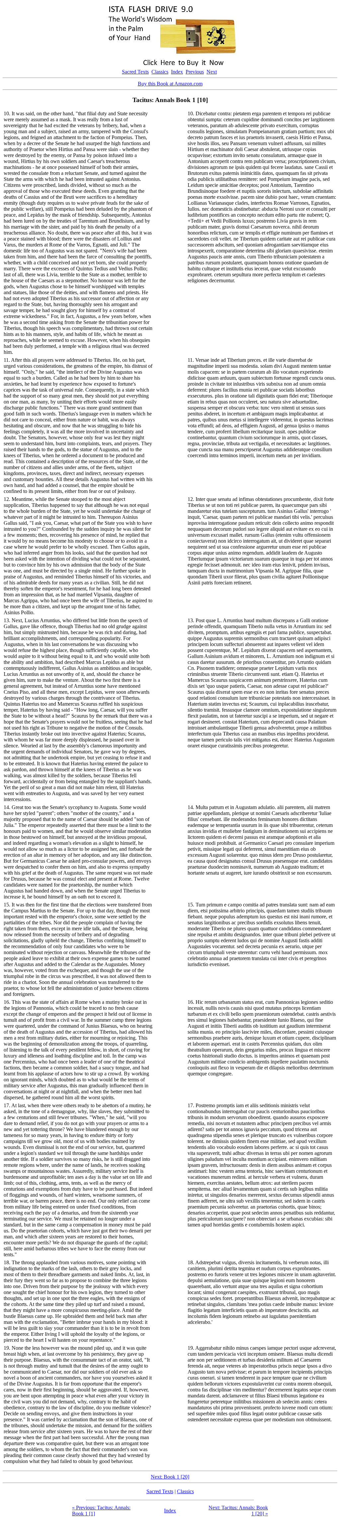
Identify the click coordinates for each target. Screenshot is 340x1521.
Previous (195, 72)
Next (212, 72)
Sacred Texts (135, 72)
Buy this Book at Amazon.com (170, 83)
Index (177, 72)
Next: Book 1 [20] (170, 1477)
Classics (159, 72)
